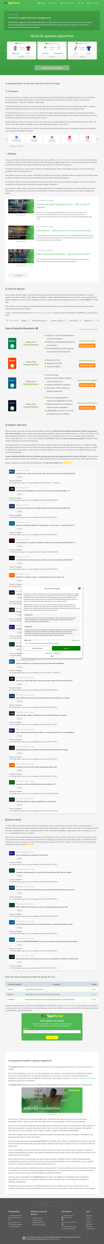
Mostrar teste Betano (87, 360)
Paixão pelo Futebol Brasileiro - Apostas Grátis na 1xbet (63, 254)
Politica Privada (88, 1221)
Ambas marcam (68, 1215)
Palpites (53, 3)
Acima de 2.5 (68, 1217)
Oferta (19, 477)
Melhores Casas (68, 3)
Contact (88, 1217)
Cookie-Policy (48, 653)
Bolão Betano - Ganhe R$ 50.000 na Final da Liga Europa (63, 230)
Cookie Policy (90, 1228)
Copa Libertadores (16, 1217)
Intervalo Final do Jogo (68, 1226)
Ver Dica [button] (21, 57)
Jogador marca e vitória (68, 1222)
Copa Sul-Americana (14, 1222)
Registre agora (87, 345)
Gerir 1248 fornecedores (33, 643)
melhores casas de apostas (42, 313)
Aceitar (66, 648)
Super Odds (94, 3)
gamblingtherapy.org (53, 1239)
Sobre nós (89, 1215)
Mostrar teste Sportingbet (87, 380)
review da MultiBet (68, 1005)
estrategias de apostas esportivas (83, 1078)
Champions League (16, 1224)
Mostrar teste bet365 (87, 341)
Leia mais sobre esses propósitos (49, 643)
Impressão (57, 653)
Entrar (94, 989)
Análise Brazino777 (38, 1222)
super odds (27, 438)
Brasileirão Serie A (16, 1215)
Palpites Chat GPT (16, 146)
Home (42, 3)
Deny (52, 656)
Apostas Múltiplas (69, 1228)
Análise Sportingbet (38, 1225)
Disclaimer (89, 1226)
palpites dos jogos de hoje (29, 113)
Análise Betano (37, 1220)
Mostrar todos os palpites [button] (52, 68)
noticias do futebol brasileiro (66, 160)
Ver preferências (37, 648)
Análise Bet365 (37, 1218)
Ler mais (18, 275)
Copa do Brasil (14, 1226)
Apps (82, 3)
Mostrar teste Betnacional (87, 403)
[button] (79, 588)
